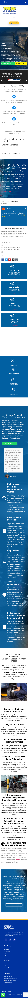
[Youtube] (9, 259)
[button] (26, 2)
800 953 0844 (8, 976)
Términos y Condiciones (16, 994)
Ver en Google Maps (14, 277)
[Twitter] (6, 259)
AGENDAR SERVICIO (6, 191)
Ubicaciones (7, 951)
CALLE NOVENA (14, 319)
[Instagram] (13, 259)
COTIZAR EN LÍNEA (20, 63)
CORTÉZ (14, 303)
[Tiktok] (16, 259)
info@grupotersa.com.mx (11, 978)
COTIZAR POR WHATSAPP (7, 63)
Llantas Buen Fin (7, 949)
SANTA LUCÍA (14, 287)
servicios (18, 859)
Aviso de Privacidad (6, 994)
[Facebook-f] (2, 259)
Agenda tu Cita (7, 953)
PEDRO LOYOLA (14, 270)
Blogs (5, 955)
